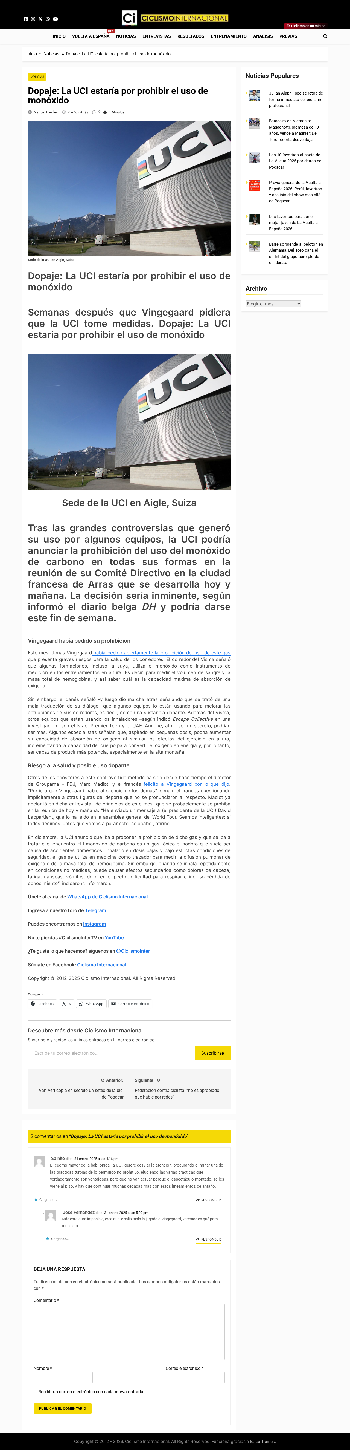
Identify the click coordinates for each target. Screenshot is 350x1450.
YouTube (114, 937)
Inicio (59, 36)
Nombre (43, 1368)
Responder (211, 1200)
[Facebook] (26, 19)
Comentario (46, 1300)
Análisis (263, 36)
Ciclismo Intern (93, 964)
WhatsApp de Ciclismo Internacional (107, 896)
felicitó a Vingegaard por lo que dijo (186, 784)
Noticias (126, 36)
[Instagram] (33, 19)
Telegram (95, 910)
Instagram (94, 924)
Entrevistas (156, 36)
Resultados (190, 36)
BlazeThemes (262, 1441)
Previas (288, 36)
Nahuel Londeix (46, 112)
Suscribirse (212, 1053)
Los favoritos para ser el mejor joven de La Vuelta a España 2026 (293, 222)
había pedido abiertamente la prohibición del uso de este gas (161, 653)
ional (121, 964)
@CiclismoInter (133, 951)
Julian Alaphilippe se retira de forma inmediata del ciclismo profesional (296, 99)
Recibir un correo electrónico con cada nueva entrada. (91, 1391)
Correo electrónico (184, 1368)
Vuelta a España (92, 34)
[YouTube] (55, 19)
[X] (40, 19)
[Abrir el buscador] (325, 36)
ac (113, 964)
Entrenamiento (229, 36)
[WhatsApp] (47, 19)
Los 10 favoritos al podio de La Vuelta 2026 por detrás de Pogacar (295, 161)
